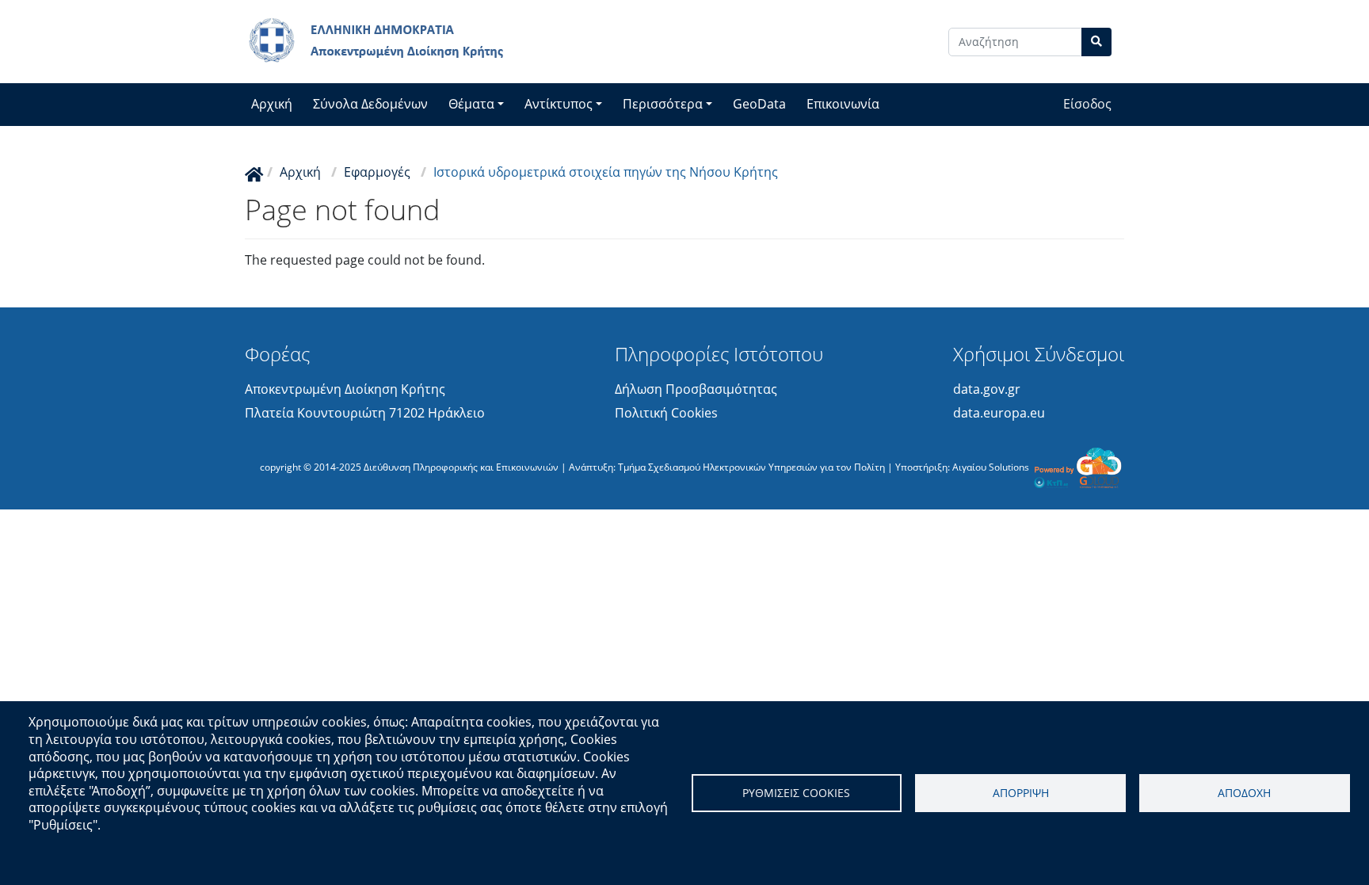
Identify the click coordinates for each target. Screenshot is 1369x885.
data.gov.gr (986, 389)
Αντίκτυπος (558, 104)
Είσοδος (1087, 104)
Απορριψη (1021, 792)
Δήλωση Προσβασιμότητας (696, 389)
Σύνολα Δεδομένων (370, 104)
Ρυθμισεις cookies (796, 792)
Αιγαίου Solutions (990, 466)
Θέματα (471, 104)
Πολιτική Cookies (666, 413)
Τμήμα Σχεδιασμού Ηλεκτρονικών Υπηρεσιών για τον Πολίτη (751, 466)
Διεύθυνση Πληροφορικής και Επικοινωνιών (461, 466)
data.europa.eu (999, 413)
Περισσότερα (663, 104)
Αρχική (271, 104)
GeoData (759, 104)
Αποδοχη (1244, 792)
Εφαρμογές (377, 172)
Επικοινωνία (843, 104)
